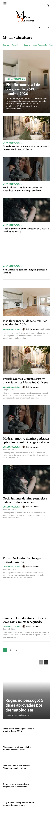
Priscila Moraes (32, 329)
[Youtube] (47, 28)
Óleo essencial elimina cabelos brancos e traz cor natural (17, 748)
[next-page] (21, 650)
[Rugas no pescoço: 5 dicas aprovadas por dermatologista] (26, 688)
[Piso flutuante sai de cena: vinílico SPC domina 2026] (26, 302)
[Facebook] (39, 28)
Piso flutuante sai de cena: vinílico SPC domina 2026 (22, 89)
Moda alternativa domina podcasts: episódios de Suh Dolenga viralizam (22, 189)
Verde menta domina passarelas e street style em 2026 (18, 730)
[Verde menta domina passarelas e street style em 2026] (43, 730)
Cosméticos (16, 45)
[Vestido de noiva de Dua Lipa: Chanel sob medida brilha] (43, 767)
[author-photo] (24, 329)
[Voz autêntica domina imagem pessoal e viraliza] (26, 251)
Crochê (27, 45)
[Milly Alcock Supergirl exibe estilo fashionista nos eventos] (43, 804)
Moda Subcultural (16, 79)
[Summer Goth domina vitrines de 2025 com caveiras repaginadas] (26, 599)
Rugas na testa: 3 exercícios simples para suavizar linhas (16, 785)
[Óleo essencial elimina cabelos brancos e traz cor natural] (43, 748)
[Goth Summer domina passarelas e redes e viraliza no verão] (26, 210)
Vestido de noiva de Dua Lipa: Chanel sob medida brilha (16, 767)
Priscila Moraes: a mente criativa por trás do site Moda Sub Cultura (26, 148)
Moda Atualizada (40, 45)
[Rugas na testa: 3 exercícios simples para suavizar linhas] (43, 785)
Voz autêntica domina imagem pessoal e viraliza (25, 271)
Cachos (6, 45)
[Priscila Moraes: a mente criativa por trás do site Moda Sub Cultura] (26, 128)
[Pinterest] (43, 28)
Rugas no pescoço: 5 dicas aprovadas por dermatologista (24, 705)
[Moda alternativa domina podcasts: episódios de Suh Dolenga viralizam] (26, 169)
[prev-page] (41, 662)
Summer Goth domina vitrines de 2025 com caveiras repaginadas (25, 620)
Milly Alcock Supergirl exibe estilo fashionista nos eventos (18, 803)
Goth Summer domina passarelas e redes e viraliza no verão (26, 230)
